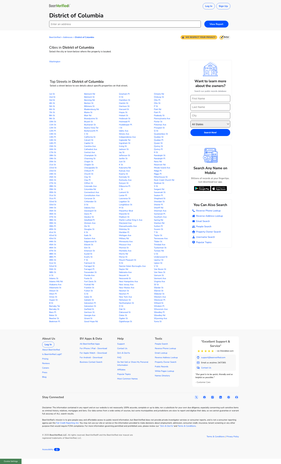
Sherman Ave (160, 210)
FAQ (119, 357)
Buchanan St (90, 124)
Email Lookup (161, 353)
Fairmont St (89, 263)
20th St (52, 161)
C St (86, 134)
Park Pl (157, 112)
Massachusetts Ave (128, 226)
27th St (52, 183)
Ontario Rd (159, 94)
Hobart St (123, 115)
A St (51, 275)
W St (156, 284)
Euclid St (88, 253)
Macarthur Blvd (126, 210)
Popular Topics (204, 242)
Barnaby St (54, 309)
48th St (52, 253)
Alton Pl (53, 293)
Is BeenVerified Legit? (52, 354)
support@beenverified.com (213, 357)
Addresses (68, 37)
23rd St (52, 170)
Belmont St (89, 97)
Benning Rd (89, 100)
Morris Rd (123, 253)
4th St (52, 103)
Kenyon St (123, 183)
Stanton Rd (159, 223)
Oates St (123, 315)
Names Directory (162, 375)
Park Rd (157, 109)
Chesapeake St (91, 167)
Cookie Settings (11, 461)
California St (89, 137)
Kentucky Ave (125, 180)
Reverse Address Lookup (209, 216)
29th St (52, 189)
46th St (52, 247)
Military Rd (124, 238)
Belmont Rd (89, 94)
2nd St (52, 97)
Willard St (158, 303)
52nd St (52, 266)
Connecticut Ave (91, 192)
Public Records (161, 366)
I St (120, 127)
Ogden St (123, 318)
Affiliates (121, 369)
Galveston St (90, 306)
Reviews (46, 363)
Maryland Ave (125, 223)
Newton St (124, 290)
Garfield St (89, 309)
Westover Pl (159, 300)
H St (121, 97)
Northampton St (126, 303)
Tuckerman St (160, 247)
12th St (52, 127)
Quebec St (158, 137)
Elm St (87, 247)
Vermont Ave (160, 278)
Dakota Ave (89, 207)
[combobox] (125, 24)
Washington (54, 61)
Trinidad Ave (159, 244)
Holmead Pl (124, 121)
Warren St (158, 290)
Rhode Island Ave (162, 167)
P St (156, 106)
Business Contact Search (91, 362)
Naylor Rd (123, 269)
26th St (52, 180)
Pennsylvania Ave (162, 118)
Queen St (158, 143)
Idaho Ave (123, 130)
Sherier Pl (158, 204)
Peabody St (159, 115)
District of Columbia (84, 37)
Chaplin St (89, 164)
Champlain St (90, 155)
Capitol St (88, 143)
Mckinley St (124, 229)
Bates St (53, 315)
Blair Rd (87, 115)
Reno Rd (158, 161)
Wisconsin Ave (161, 309)
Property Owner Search (208, 231)
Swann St (158, 229)
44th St (52, 241)
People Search (203, 226)
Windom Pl (159, 306)
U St (156, 253)
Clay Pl (87, 180)
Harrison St (124, 106)
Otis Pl (157, 100)
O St (121, 306)
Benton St (88, 103)
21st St (52, 164)
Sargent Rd (159, 189)
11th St (52, 124)
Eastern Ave (89, 238)
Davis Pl (88, 213)
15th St (52, 146)
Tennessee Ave (161, 238)
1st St (52, 94)
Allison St (53, 290)
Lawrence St (124, 198)
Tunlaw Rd (159, 250)
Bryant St (88, 121)
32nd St (52, 201)
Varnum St (159, 275)
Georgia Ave (89, 315)
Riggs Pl (158, 173)
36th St (52, 213)
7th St (52, 112)
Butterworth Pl (91, 130)
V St (156, 266)
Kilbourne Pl (124, 186)
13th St (52, 134)
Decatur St (89, 217)
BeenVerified (55, 37)
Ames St (53, 296)
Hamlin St (123, 103)
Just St (122, 161)
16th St (52, 149)
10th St (52, 121)
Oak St (122, 309)
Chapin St (88, 161)
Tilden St (158, 241)
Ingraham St (124, 143)
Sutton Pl (158, 226)
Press (44, 372)
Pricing (45, 358)
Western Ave (160, 296)
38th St (52, 220)
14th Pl (52, 143)
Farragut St (89, 266)
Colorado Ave (90, 186)
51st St (52, 263)
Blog (44, 377)
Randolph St (159, 155)
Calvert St (88, 140)
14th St (52, 140)
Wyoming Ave (160, 318)
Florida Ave (89, 275)
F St (86, 260)
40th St (52, 229)
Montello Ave (125, 250)
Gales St (88, 296)
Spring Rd (158, 220)
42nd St (52, 235)
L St (121, 189)
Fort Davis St (90, 281)
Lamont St (124, 192)
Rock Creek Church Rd (164, 180)
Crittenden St (90, 201)
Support (121, 343)
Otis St (157, 103)
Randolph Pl (159, 158)
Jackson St (124, 149)
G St (86, 293)
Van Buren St (160, 269)
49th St (52, 260)
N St (121, 263)
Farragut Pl (89, 269)
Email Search (203, 221)
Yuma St (158, 321)
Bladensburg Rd (91, 109)
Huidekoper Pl (125, 124)
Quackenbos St (161, 134)
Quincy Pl (158, 149)
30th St (52, 192)
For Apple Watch (87, 353)
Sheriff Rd (158, 207)
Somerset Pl (159, 213)
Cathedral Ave (90, 149)
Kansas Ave (124, 170)
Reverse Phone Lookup (208, 210)
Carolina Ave (90, 146)
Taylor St (158, 235)
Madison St (124, 217)
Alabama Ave (55, 284)
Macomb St (124, 213)
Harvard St (124, 109)
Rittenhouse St (161, 177)
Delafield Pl (89, 220)
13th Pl (52, 137)
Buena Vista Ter (91, 127)
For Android (85, 357)
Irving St (123, 146)
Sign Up (223, 6)
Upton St (158, 263)
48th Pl (52, 257)
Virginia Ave (159, 281)
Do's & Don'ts (123, 353)
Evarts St (88, 257)
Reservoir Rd (160, 164)
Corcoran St (89, 198)
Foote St (88, 278)
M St (121, 207)
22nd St (52, 167)
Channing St (89, 158)
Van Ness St (159, 272)
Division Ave (89, 223)
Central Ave (89, 152)
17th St (52, 152)
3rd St (52, 100)
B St (51, 303)
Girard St (88, 318)
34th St (52, 207)
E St (86, 232)
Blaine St (88, 112)
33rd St (52, 204)
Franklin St (89, 287)
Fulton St (88, 290)
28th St (52, 186)
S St (156, 186)
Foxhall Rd (89, 284)
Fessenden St (90, 272)
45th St (52, 244)
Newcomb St (125, 278)
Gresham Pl (124, 94)
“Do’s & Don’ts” (167, 426)
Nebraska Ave (125, 272)
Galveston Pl (90, 303)
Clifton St (88, 183)
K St (121, 164)
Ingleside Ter (125, 140)
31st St (52, 195)
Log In (208, 6)
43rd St (52, 238)
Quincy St (158, 146)
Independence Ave (127, 137)
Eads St (87, 235)
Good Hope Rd (91, 321)
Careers (45, 367)
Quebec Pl (158, 140)
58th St (52, 272)
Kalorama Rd (125, 167)
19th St (52, 158)
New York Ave (125, 296)
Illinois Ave (124, 134)
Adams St (53, 278)
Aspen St (53, 300)
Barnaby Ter (54, 306)
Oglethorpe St (125, 321)
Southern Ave (160, 217)
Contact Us (122, 348)
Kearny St (123, 173)
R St (156, 152)
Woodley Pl (159, 312)
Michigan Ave (125, 235)
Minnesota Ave (126, 241)
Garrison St (89, 312)
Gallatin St (89, 300)
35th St (52, 210)
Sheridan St (159, 201)
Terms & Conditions (187, 426)
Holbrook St (124, 118)
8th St (52, 115)
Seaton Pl (158, 195)
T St (156, 232)
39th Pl (52, 226)
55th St (52, 269)
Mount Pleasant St (127, 260)
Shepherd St (159, 198)
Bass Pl (52, 312)
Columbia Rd (90, 189)
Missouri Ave (125, 244)
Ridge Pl (158, 170)
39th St (52, 223)
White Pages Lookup (164, 371)
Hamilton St (124, 100)
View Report (216, 24)
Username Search (205, 237)
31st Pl (52, 198)
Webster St (159, 293)
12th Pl (52, 130)
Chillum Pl (89, 170)
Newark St (124, 275)
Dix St (87, 226)
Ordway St (159, 97)
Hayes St (123, 112)
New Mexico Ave (126, 287)
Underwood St (160, 257)
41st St (52, 232)
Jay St (121, 152)
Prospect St (159, 127)
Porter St (158, 121)
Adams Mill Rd (56, 281)
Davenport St (90, 210)
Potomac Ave (160, 124)
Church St (88, 173)
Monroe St (124, 247)
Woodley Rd (159, 315)
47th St (52, 250)
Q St (156, 130)
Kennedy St (124, 177)
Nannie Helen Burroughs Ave (132, 266)
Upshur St (158, 260)
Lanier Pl (123, 195)
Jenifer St (123, 158)
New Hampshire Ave (128, 281)
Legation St (124, 201)
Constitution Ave (92, 195)
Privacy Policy (232, 436)
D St (86, 204)
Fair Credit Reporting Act (67, 423)
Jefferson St (124, 155)
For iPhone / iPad (87, 348)
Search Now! (210, 132)
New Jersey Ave (126, 284)
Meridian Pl (124, 232)
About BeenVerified (51, 349)
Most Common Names (127, 378)
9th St (52, 118)
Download (102, 348)
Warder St (158, 287)
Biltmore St (89, 106)
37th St (52, 217)
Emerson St (89, 250)
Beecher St (54, 318)
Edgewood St (90, 241)
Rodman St (159, 183)
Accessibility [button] (47, 449)
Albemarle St (55, 287)
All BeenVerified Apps (90, 343)
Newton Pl (124, 293)
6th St (52, 109)
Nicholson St (125, 300)
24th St (52, 173)
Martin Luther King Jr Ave (130, 220)
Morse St (123, 257)
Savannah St (160, 192)
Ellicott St (88, 244)
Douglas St (89, 229)
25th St (52, 177)
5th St (52, 106)
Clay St (87, 177)
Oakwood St (125, 312)
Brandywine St (91, 118)
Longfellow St (125, 204)
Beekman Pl (54, 321)
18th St (52, 155)
